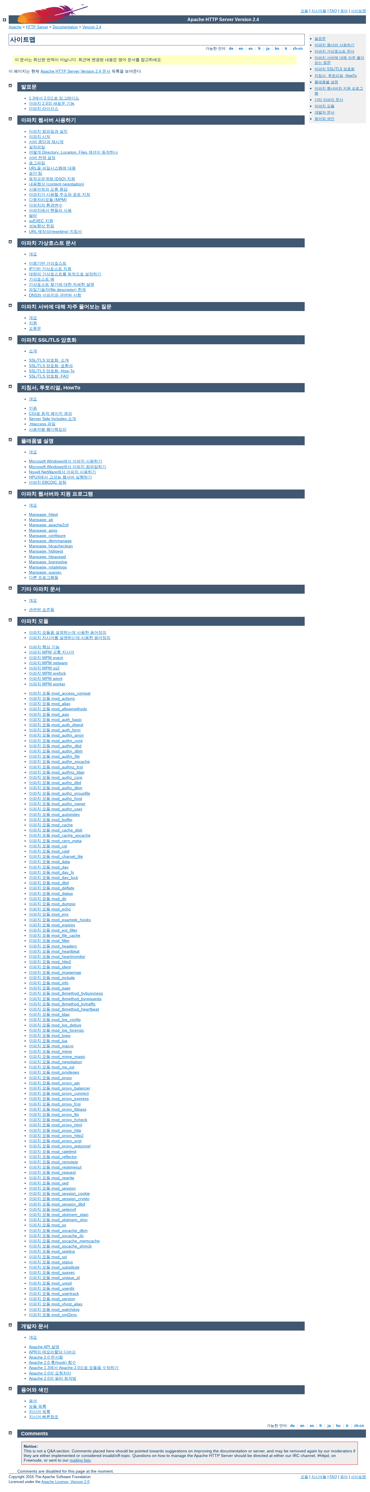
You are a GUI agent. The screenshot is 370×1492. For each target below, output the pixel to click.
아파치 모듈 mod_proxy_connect (59, 1093)
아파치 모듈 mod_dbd (49, 882)
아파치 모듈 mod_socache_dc (56, 1235)
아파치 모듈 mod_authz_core (55, 777)
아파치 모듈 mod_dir (47, 898)
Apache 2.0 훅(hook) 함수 (52, 1362)
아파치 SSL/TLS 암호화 (334, 69)
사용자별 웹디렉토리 (47, 429)
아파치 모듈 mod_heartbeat (54, 951)
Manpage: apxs (43, 530)
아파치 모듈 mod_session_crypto (59, 1198)
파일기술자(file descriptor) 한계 (57, 289)
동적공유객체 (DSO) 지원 (52, 178)
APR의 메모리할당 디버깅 (52, 1352)
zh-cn (298, 48)
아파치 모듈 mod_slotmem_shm (58, 1219)
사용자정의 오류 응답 (48, 189)
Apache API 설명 (44, 1346)
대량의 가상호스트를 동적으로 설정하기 (65, 274)
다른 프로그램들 (43, 577)
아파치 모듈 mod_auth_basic (55, 719)
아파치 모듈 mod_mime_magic (57, 1056)
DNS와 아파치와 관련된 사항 (55, 295)
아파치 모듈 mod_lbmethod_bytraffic (62, 1004)
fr (259, 48)
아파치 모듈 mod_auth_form (55, 730)
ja (268, 48)
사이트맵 (358, 11)
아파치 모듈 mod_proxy (50, 1077)
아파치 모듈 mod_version (52, 1298)
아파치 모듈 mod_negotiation (55, 1061)
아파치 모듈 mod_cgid (49, 851)
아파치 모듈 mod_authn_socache (59, 761)
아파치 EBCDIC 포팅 (47, 482)
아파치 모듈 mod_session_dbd (57, 1204)
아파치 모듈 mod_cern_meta (55, 840)
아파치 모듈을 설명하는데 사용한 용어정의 (67, 632)
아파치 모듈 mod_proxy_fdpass (57, 1109)
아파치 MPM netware (48, 663)
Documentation (65, 27)
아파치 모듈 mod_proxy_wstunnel (59, 1146)
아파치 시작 (39, 136)
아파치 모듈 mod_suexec (52, 1272)
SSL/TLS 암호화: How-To (52, 371)
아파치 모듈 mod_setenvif (52, 1209)
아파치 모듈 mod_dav (49, 867)
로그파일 (37, 163)
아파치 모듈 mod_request (52, 1172)
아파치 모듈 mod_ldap (49, 1014)
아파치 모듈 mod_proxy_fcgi (55, 1104)
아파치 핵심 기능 (44, 647)
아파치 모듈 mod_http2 (50, 961)
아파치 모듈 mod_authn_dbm (56, 751)
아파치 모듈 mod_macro (51, 1046)
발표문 (320, 38)
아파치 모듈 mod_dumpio (52, 904)
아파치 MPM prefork (47, 673)
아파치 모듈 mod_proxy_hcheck (58, 1119)
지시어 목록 (39, 1411)
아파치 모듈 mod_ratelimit (52, 1151)
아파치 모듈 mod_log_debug (55, 1025)
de (231, 48)
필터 (33, 215)
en (241, 48)
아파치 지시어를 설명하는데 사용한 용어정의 (69, 637)
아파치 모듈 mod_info (49, 982)
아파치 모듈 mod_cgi (48, 846)
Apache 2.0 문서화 (46, 1357)
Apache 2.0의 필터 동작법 (52, 1378)
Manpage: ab (41, 519)
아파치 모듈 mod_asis (49, 714)
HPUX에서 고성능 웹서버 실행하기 (60, 477)
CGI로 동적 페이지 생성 (50, 413)
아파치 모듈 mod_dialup (51, 893)
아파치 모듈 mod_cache (51, 825)
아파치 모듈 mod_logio (50, 1035)
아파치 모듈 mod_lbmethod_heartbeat (64, 1009)
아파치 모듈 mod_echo (50, 909)
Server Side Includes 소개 (52, 418)
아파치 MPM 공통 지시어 (51, 652)
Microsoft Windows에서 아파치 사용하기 (65, 461)
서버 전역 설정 (42, 157)
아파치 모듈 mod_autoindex (54, 814)
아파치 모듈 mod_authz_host (55, 798)
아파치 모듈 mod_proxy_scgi (55, 1140)
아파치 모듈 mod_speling (52, 1251)
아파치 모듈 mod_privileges (54, 1072)
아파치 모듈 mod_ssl (48, 1256)
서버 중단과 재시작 (46, 141)
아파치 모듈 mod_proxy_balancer (59, 1088)
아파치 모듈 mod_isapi (49, 988)
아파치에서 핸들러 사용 (50, 210)
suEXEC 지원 (41, 220)
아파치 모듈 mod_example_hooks (60, 919)
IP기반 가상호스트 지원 (50, 268)
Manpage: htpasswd (47, 556)
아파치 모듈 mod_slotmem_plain (58, 1214)
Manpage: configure (47, 535)
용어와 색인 (324, 119)
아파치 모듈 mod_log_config (55, 1019)
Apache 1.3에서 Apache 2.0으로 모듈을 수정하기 (74, 1367)
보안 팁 (35, 173)
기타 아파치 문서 (328, 99)
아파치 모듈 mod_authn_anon (56, 735)
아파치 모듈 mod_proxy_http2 (56, 1135)
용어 (344, 11)
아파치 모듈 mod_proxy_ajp (54, 1083)
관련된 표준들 (41, 609)
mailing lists (80, 1460)
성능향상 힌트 (41, 226)
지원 (33, 323)
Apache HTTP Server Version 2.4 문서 (75, 71)
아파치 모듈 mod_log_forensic (56, 1030)
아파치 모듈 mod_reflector (53, 1156)
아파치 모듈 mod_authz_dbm (55, 787)
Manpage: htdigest (46, 551)
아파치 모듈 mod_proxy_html (55, 1125)
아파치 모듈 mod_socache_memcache (64, 1241)
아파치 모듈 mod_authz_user (55, 809)
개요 (33, 254)
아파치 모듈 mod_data (49, 861)
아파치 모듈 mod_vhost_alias (55, 1304)
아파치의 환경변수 (45, 205)
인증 (33, 408)
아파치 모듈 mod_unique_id (54, 1277)
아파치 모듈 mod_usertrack (54, 1293)
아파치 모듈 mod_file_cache (54, 935)
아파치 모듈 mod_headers (53, 946)
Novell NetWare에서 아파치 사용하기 (62, 472)
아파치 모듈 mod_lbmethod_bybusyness (66, 993)
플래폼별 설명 (326, 82)
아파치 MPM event (46, 657)
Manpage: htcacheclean (51, 546)
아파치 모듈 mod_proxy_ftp (54, 1114)
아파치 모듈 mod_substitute (54, 1267)
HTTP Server (37, 27)
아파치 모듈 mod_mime (50, 1051)
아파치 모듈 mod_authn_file (54, 756)
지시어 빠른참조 (43, 1416)
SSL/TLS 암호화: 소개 (49, 360)
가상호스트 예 (41, 279)
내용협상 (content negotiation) (56, 184)
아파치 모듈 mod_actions (52, 698)
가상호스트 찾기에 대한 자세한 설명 (61, 284)
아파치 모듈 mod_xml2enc (53, 1314)
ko (277, 48)
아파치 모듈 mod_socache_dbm (58, 1230)
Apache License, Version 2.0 (65, 1482)
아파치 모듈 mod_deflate (51, 888)
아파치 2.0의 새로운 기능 (52, 103)
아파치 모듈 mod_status (51, 1262)
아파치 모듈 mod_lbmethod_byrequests (65, 998)
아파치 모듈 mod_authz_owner (57, 803)
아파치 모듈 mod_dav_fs (51, 872)
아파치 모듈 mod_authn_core (56, 740)
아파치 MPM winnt (45, 678)
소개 (33, 351)
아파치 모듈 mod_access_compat (59, 693)
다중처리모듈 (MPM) (48, 199)
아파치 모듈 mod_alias (49, 703)
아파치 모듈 (324, 106)
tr (286, 48)
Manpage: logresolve (48, 562)
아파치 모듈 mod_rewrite (51, 1177)
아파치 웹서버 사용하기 (334, 45)
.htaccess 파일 (42, 424)
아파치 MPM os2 (44, 668)
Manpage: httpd (43, 514)
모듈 (304, 11)
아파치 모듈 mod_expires (52, 925)
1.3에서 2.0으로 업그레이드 (54, 98)
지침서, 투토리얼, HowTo (335, 75)
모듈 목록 (37, 1406)
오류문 (35, 328)
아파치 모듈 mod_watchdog (54, 1309)
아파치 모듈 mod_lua (48, 1040)
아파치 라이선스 (43, 108)
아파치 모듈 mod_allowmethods (58, 709)
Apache (15, 27)
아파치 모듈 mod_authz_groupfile (59, 793)
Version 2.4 (91, 27)
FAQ (333, 11)
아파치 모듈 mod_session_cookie (59, 1193)
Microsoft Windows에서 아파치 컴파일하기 (67, 466)
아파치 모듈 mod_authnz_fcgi (56, 767)
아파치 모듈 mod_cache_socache (59, 835)
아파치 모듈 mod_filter (49, 940)
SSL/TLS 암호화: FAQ (49, 376)
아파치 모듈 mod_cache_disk (55, 830)
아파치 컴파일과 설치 (48, 131)
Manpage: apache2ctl (49, 525)
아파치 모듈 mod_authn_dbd (55, 746)
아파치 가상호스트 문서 (334, 51)
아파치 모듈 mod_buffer (51, 819)
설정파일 (37, 147)
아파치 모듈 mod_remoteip (53, 1162)
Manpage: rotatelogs (48, 567)
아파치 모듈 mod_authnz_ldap (56, 772)
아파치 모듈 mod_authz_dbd (55, 782)
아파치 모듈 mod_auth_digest (56, 724)
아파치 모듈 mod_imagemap (55, 972)
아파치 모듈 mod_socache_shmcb (60, 1246)
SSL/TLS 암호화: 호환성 (51, 365)
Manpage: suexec (45, 572)
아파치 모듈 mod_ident (50, 967)
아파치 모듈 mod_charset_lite (56, 856)
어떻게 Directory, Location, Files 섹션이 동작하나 (73, 152)
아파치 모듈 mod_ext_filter (53, 930)
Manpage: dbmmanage (50, 540)
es (250, 48)
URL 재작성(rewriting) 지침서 (55, 231)
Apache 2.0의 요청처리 (50, 1373)
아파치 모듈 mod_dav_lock (53, 877)
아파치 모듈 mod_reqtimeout (55, 1167)
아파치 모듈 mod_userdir (52, 1288)
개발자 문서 (324, 112)
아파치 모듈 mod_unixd (50, 1283)
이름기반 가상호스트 (47, 263)
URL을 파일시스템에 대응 (52, 168)
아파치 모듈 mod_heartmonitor (57, 956)
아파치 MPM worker (47, 684)
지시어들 (318, 11)
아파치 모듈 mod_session (52, 1188)
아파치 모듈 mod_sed (49, 1183)
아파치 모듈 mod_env (49, 914)
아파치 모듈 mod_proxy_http (55, 1130)
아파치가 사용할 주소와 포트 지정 (59, 194)
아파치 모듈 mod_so (47, 1225)
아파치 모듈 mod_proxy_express (59, 1098)
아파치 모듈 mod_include (52, 977)
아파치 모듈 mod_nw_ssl (51, 1067)
